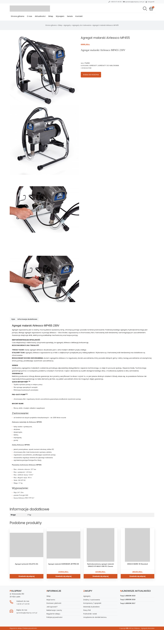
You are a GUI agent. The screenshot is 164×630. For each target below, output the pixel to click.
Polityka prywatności (54, 617)
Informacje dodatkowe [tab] (27, 319)
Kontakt (79, 16)
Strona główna (17, 16)
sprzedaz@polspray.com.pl (134, 2)
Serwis (70, 16)
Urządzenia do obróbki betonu (95, 617)
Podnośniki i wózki (90, 614)
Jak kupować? (52, 607)
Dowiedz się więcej (26, 576)
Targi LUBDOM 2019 (127, 596)
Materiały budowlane (91, 607)
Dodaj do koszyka (91, 75)
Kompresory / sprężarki (92, 603)
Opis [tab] (13, 319)
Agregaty (67, 25)
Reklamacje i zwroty (54, 610)
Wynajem (60, 16)
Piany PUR (87, 610)
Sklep (50, 16)
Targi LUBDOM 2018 (127, 599)
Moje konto (51, 600)
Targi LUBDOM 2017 (127, 603)
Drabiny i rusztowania (91, 600)
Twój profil (150, 2)
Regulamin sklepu (53, 614)
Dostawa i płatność (54, 603)
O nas (29, 16)
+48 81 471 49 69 (115, 2)
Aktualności (40, 16)
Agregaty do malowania (81, 25)
